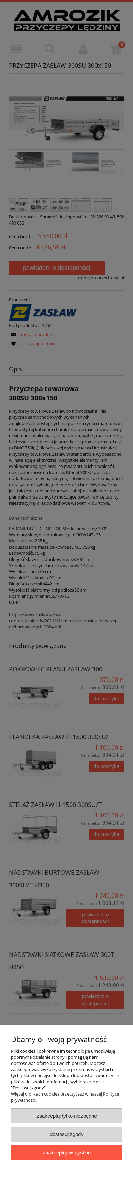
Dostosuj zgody (67, 1134)
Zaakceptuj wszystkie (67, 1153)
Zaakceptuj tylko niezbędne (66, 1116)
